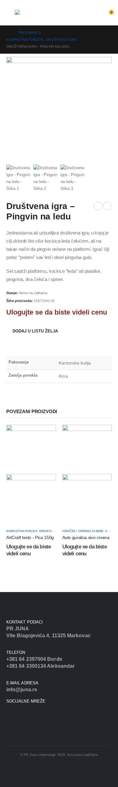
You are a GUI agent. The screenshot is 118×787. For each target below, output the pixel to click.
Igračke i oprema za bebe (83, 531)
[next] (107, 206)
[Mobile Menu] (10, 14)
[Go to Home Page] (8, 32)
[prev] (97, 206)
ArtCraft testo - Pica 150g (30, 537)
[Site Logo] (32, 16)
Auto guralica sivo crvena (86, 537)
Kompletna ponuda (21, 531)
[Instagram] (16, 714)
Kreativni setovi (52, 531)
